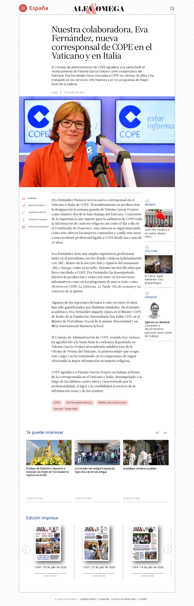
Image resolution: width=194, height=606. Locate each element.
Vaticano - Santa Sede (65, 408)
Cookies (142, 599)
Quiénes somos (88, 599)
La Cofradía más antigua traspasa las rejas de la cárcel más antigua (95, 470)
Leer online (50, 576)
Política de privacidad (123, 599)
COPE (55, 92)
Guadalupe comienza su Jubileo (139, 468)
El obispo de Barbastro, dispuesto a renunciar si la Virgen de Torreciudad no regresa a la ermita (47, 472)
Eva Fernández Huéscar (79, 402)
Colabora (103, 599)
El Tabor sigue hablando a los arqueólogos (154, 279)
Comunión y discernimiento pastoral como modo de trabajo (158, 331)
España (38, 8)
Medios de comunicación (112, 402)
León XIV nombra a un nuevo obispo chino (157, 233)
